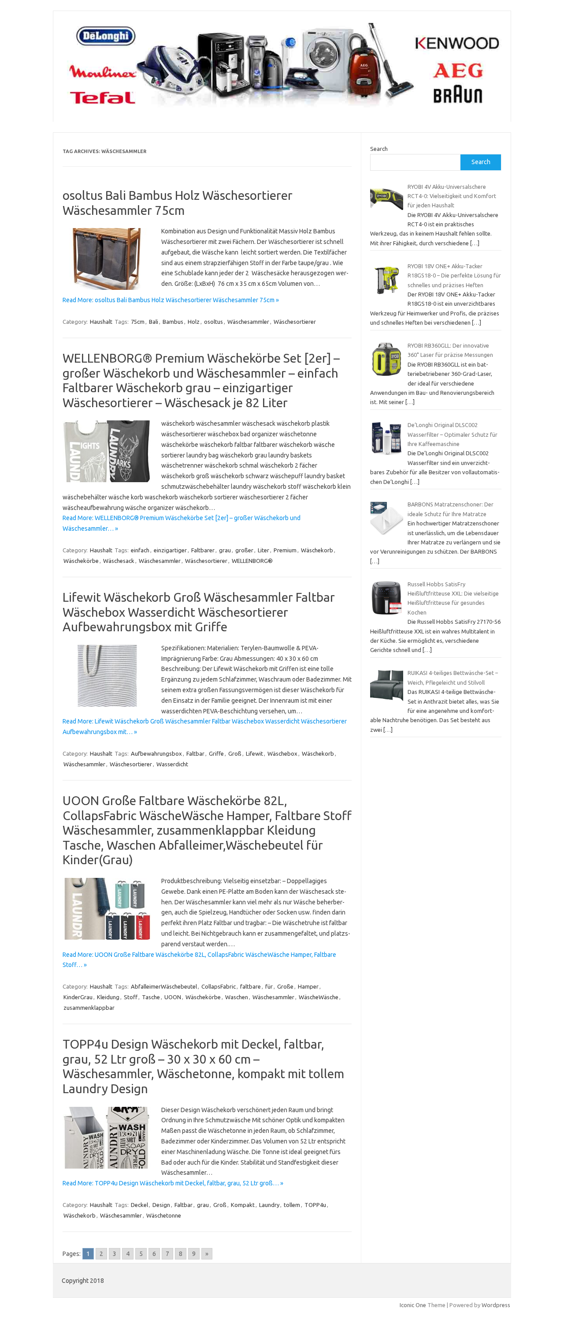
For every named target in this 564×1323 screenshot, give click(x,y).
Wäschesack (118, 561)
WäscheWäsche (318, 997)
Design (161, 1205)
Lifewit (254, 753)
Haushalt (101, 322)
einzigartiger (170, 550)
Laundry (269, 1205)
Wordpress (496, 1305)
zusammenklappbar (89, 1007)
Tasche (151, 997)
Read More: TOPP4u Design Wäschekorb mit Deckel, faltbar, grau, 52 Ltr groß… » (173, 1183)
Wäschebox (282, 753)
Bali (153, 322)
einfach (140, 550)
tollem (292, 1205)
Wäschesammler (248, 322)
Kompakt (243, 1205)
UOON (172, 997)
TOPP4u (315, 1205)
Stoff (130, 997)
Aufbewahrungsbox (156, 753)
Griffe (216, 753)
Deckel (139, 1205)
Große (285, 986)
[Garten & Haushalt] (282, 106)
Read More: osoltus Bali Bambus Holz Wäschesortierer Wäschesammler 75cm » (171, 300)
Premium (285, 550)
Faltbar (195, 753)
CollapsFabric (218, 986)
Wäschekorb (317, 550)
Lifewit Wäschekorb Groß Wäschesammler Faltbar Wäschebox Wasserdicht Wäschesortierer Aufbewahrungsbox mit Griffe (199, 611)
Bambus (173, 322)
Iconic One (413, 1305)
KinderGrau (78, 997)
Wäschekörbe (81, 561)
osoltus (213, 322)
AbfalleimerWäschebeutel (164, 986)
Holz (194, 322)
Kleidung (108, 997)
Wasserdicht (172, 764)
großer (244, 550)
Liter (263, 550)
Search (379, 149)
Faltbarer (203, 550)
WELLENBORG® (252, 561)
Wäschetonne (163, 1215)
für (269, 986)
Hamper (308, 986)
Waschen (236, 997)
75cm (138, 322)
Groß (234, 753)
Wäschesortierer (295, 322)
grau (225, 550)
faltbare (250, 986)
